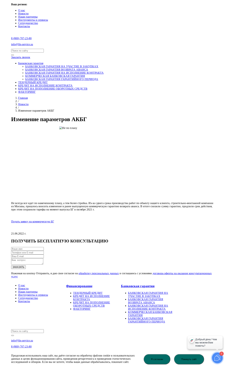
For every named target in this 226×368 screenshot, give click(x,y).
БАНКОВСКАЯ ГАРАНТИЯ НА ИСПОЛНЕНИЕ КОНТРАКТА (64, 72)
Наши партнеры (28, 16)
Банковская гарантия (30, 63)
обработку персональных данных (99, 273)
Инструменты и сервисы (33, 19)
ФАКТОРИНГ (27, 91)
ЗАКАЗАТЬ (18, 267)
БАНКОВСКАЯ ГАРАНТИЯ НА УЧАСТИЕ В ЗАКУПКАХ (61, 66)
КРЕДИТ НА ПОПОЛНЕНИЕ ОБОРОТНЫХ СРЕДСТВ (52, 88)
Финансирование (79, 286)
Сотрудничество (28, 23)
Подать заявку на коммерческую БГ (32, 221)
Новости (23, 13)
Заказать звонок (20, 57)
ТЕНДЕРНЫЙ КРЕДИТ (33, 82)
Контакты (24, 26)
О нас (21, 10)
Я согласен (157, 359)
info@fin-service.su (22, 44)
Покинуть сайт (189, 359)
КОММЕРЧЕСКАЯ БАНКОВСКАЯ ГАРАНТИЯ (55, 75)
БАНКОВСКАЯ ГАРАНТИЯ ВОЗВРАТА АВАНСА (56, 69)
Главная (23, 97)
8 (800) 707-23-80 (21, 38)
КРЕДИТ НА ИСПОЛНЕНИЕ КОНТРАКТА (45, 85)
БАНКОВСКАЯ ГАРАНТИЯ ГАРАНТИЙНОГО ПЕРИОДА (61, 79)
